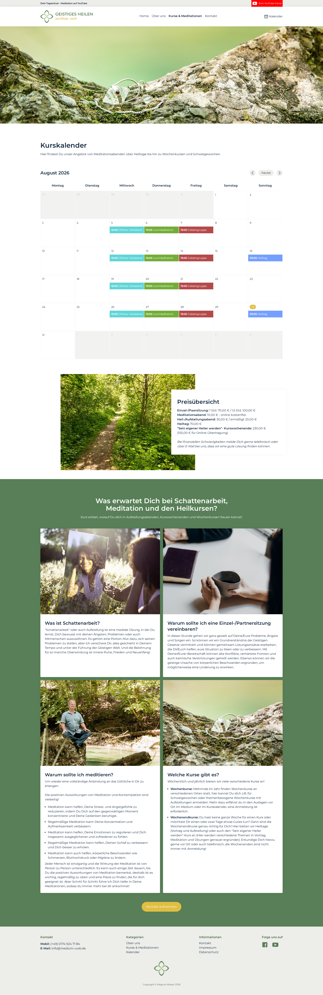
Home (144, 16)
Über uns (159, 16)
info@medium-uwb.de (69, 948)
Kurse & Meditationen (185, 16)
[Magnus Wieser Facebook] (265, 945)
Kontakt (211, 16)
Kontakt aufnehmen (161, 906)
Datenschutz (209, 952)
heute (266, 173)
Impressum (207, 947)
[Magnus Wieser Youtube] (275, 945)
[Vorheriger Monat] (253, 173)
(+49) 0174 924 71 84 (65, 944)
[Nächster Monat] (280, 173)
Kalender (276, 16)
